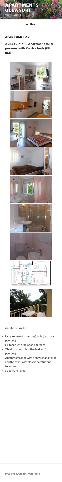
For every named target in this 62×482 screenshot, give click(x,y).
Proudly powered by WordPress (22, 473)
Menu (33, 24)
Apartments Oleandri (22, 8)
